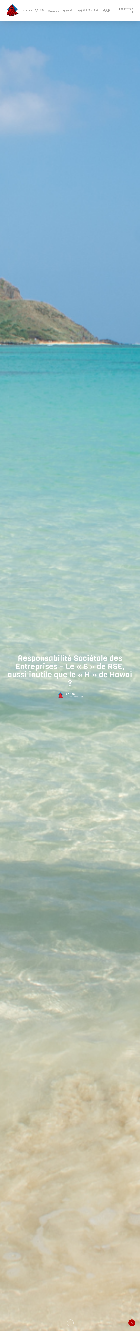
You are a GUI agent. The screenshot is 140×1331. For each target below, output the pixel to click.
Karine (70, 694)
